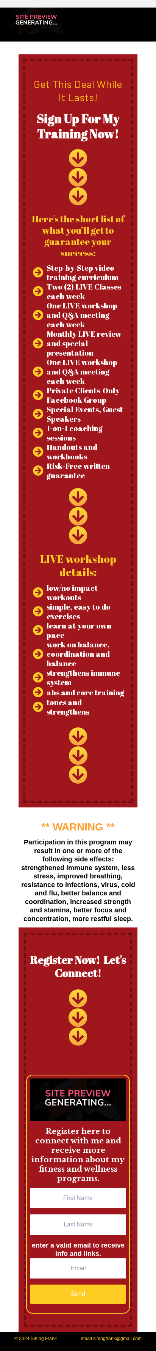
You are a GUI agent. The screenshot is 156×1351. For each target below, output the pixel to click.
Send (78, 1294)
